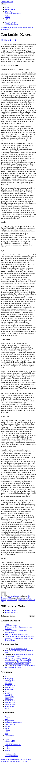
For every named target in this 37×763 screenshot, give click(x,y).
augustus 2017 (9, 678)
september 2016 (10, 680)
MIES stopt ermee (11, 625)
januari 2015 (9, 699)
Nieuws (7, 730)
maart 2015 (8, 695)
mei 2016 (8, 682)
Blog (6, 15)
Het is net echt (8, 40)
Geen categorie (10, 724)
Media (7, 728)
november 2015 (10, 687)
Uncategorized (9, 735)
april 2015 (8, 693)
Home (7, 7)
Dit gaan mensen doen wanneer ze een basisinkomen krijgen (20, 655)
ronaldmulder (15, 596)
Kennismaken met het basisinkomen (16, 634)
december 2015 (10, 686)
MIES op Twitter (10, 610)
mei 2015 (8, 691)
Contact (7, 17)
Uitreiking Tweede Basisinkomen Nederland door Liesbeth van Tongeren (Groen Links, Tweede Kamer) (19, 638)
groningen (8, 726)
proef (6, 734)
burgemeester (9, 721)
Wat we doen (9, 11)
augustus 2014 (9, 706)
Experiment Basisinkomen (13, 722)
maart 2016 (8, 684)
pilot (6, 732)
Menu (3, 4)
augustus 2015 (9, 689)
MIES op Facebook (11, 612)
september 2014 (10, 704)
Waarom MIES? (10, 9)
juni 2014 (8, 708)
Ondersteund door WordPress (19, 761)
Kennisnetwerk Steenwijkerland (15, 650)
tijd (19, 600)
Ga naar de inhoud (7, 2)
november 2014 (10, 702)
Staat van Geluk (12, 600)
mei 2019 (8, 676)
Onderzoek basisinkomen (13, 13)
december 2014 (10, 700)
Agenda (7, 19)
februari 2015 (9, 697)
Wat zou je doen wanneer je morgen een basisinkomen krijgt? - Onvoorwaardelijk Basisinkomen (18, 660)
